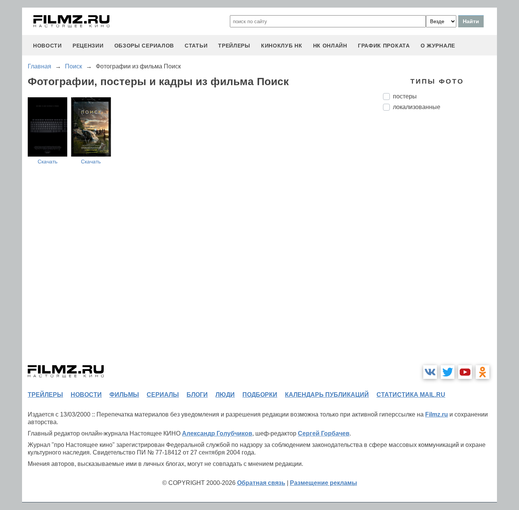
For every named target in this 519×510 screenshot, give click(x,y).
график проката (384, 46)
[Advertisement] (440, 244)
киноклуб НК (281, 46)
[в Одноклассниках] (482, 372)
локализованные (416, 107)
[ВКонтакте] (430, 372)
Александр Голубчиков (217, 433)
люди (225, 394)
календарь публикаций (327, 394)
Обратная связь (261, 483)
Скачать (47, 161)
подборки (259, 394)
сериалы (163, 394)
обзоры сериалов (144, 46)
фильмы (124, 394)
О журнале (438, 46)
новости (47, 46)
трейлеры (234, 46)
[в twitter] (447, 372)
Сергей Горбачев (324, 433)
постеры (405, 96)
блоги (197, 394)
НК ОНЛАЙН (330, 46)
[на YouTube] (465, 372)
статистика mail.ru (411, 394)
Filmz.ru (436, 414)
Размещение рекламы (323, 483)
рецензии (88, 46)
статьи (196, 46)
